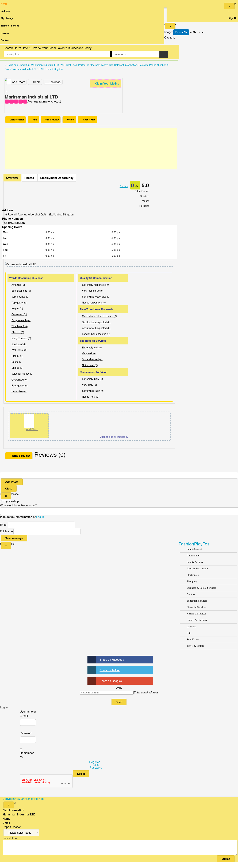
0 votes (124, 186)
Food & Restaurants (197, 568)
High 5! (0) (17, 356)
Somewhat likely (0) (93, 390)
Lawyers (191, 626)
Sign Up (232, 18)
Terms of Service (10, 25)
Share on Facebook (112, 660)
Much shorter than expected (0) (99, 316)
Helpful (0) (17, 308)
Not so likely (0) (90, 396)
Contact (5, 40)
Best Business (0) (21, 290)
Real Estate (193, 639)
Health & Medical (196, 613)
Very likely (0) (89, 384)
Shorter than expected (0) (96, 322)
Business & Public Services (201, 587)
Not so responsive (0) (94, 302)
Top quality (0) (19, 302)
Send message (14, 538)
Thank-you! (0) (19, 326)
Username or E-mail (28, 713)
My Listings (7, 18)
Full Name (6, 531)
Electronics (193, 575)
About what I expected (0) (96, 328)
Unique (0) (17, 367)
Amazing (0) (18, 284)
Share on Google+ (111, 681)
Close (8, 488)
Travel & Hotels (195, 645)
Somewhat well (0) (92, 359)
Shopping (192, 581)
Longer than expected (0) (96, 334)
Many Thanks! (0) (21, 338)
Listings (5, 11)
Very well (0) (89, 353)
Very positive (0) (20, 296)
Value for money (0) (22, 373)
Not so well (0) (90, 365)
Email (3, 525)
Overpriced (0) (19, 379)
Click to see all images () (114, 436)
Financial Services (196, 607)
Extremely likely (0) (92, 379)
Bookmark (54, 82)
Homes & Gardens (197, 620)
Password (26, 733)
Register (94, 762)
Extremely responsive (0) (96, 284)
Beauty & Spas (195, 562)
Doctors (191, 594)
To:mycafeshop (9, 501)
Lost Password (96, 766)
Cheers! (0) (17, 332)
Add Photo (11, 481)
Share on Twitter (110, 670)
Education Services (197, 600)
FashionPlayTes (194, 543)
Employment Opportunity (57, 178)
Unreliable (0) (18, 391)
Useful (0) (16, 361)
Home (4, 3)
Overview (12, 178)
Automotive (193, 555)
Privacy (5, 33)
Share (36, 82)
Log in (40, 517)
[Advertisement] (91, 148)
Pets (189, 633)
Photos (29, 178)
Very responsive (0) (92, 290)
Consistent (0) (19, 314)
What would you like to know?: (18, 505)
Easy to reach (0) (20, 320)
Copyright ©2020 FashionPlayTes (23, 799)
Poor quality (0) (19, 385)
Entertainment (194, 549)
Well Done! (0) (19, 350)
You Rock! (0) (18, 344)
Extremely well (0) (92, 347)
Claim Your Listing (107, 83)
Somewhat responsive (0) (96, 296)
